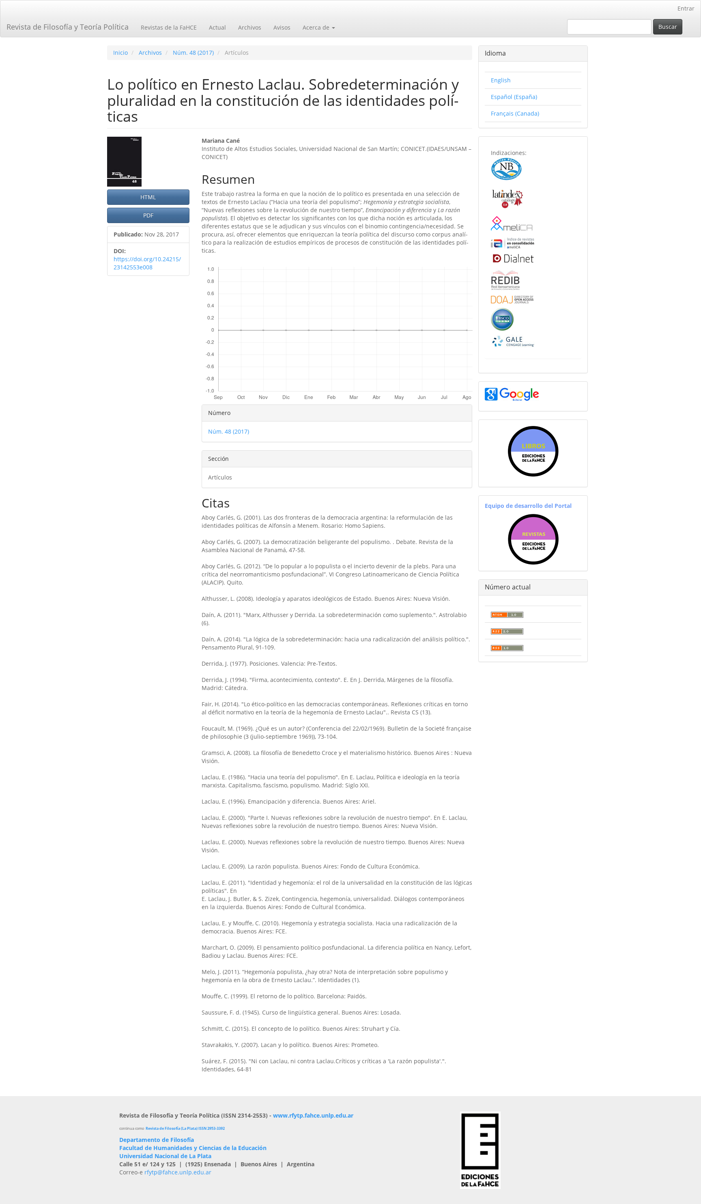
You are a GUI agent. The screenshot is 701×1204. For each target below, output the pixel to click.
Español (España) (514, 97)
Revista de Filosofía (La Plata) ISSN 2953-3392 (185, 1128)
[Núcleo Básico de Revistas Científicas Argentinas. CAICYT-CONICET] (506, 168)
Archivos (249, 27)
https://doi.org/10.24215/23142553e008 (147, 263)
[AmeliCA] (512, 224)
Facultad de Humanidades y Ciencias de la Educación (193, 1148)
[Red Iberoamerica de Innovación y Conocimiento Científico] (505, 279)
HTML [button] (148, 197)
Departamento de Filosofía (156, 1140)
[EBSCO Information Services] (502, 318)
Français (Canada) (515, 113)
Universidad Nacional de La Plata (165, 1156)
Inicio (120, 52)
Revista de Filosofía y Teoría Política (67, 27)
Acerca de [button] (317, 27)
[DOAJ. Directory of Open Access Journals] (512, 299)
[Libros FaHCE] (533, 451)
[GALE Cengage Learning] (513, 341)
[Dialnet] (512, 258)
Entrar (686, 8)
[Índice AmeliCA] (512, 242)
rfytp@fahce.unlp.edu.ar (177, 1172)
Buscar (667, 26)
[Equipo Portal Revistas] (533, 539)
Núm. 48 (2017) (193, 52)
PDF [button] (148, 215)
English (501, 80)
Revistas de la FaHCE (169, 27)
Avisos (281, 27)
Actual (217, 27)
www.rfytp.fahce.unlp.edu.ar (313, 1115)
